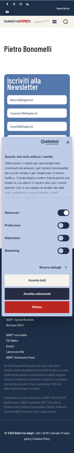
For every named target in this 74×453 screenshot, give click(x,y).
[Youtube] (7, 12)
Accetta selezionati (37, 293)
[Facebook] (7, 4)
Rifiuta (37, 307)
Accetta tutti (37, 280)
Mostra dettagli (50, 267)
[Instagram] (21, 4)
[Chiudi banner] (67, 142)
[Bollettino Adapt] (26, 21)
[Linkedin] (27, 4)
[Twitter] (14, 4)
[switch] (63, 225)
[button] (65, 21)
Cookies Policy (41, 439)
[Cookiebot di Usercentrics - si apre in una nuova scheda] (43, 142)
